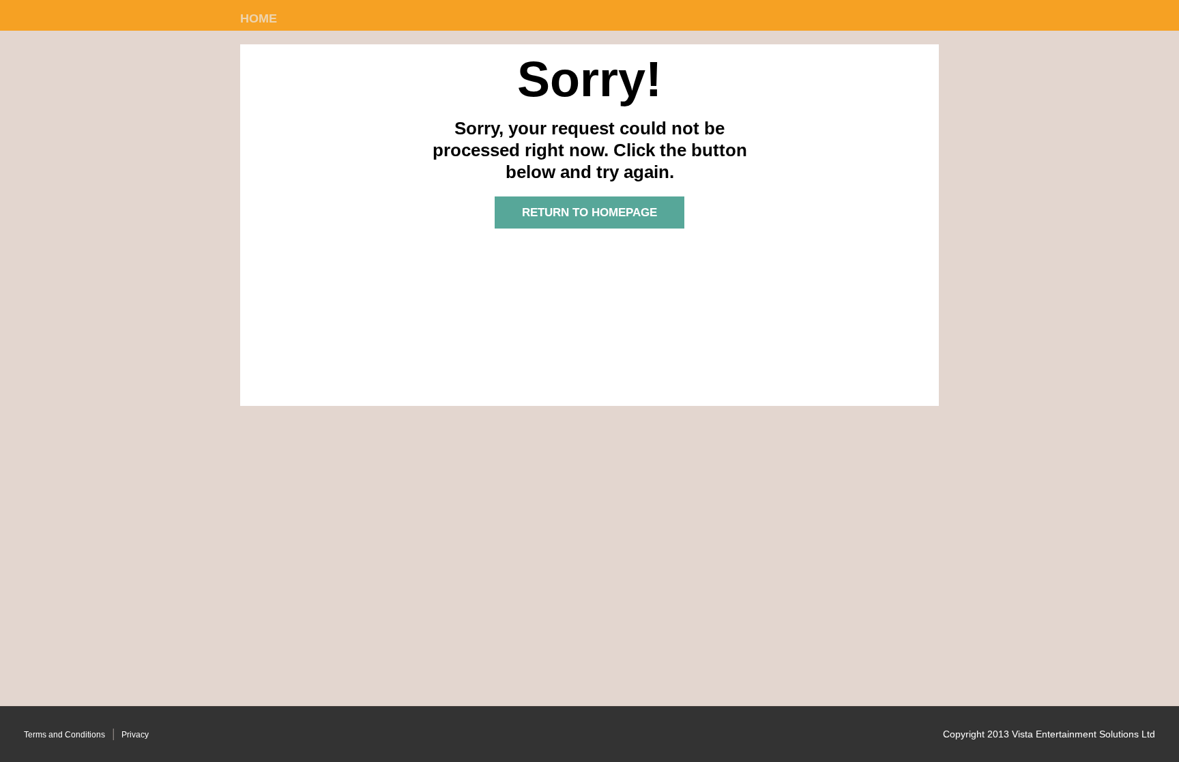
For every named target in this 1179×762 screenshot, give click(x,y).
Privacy (135, 734)
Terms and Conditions (64, 734)
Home (258, 18)
